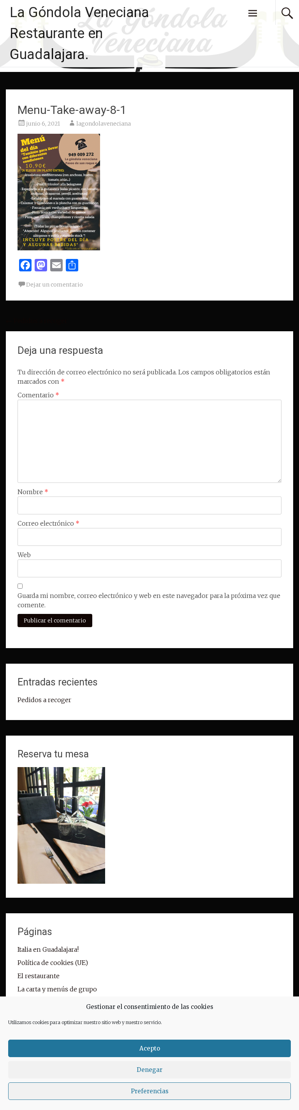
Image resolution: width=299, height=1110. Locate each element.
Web (24, 555)
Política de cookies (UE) (53, 963)
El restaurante (39, 976)
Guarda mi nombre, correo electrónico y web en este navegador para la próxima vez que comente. (149, 600)
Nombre (33, 492)
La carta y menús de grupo (57, 989)
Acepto (149, 1048)
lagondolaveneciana (103, 123)
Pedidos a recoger (36, 321)
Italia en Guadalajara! (48, 949)
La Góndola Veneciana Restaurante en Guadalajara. (79, 33)
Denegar (149, 1069)
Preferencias (150, 1091)
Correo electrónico (48, 523)
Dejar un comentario (54, 284)
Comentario (38, 395)
